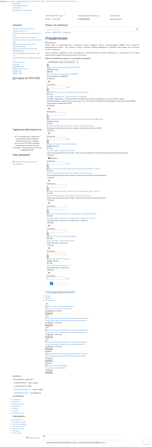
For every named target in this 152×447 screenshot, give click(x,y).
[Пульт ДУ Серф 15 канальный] (92, 259)
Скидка (47, 296)
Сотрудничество (18, 413)
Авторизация (17, 10)
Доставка (16, 430)
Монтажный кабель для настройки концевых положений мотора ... (71, 126)
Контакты (16, 401)
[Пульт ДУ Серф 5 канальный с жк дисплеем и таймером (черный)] (92, 213)
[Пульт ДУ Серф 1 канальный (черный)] (92, 144)
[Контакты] (146, 441)
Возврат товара (18, 428)
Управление (66, 32)
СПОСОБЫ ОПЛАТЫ (20, 5)
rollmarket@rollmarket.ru (89, 15)
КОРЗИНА (115, 15)
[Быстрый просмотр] (48, 64)
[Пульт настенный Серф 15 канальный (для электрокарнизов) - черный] (92, 168)
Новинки (48, 298)
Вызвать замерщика (20, 424)
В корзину (49, 313)
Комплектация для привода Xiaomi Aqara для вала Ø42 (65, 356)
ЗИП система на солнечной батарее (58, 308)
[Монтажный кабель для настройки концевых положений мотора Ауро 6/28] (92, 119)
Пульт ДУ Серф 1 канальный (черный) (61, 150)
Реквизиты (16, 406)
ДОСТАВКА (17, 3)
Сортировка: (54, 62)
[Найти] (137, 29)
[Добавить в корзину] (49, 81)
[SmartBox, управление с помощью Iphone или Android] (92, 92)
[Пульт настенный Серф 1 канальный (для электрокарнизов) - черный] (92, 191)
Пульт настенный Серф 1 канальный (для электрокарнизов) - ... (70, 195)
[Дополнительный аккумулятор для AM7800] (92, 67)
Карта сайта (17, 433)
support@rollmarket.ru (21, 393)
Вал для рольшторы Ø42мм (55, 368)
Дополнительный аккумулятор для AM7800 (62, 74)
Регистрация (26, 10)
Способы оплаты (19, 426)
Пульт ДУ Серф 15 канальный (58, 265)
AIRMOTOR (56, 32)
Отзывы (15, 410)
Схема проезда (18, 404)
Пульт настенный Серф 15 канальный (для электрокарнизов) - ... (70, 173)
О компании (17, 399)
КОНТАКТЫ (17, 8)
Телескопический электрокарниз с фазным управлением (66, 320)
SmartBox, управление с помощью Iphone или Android (66, 96)
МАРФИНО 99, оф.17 (55, 15)
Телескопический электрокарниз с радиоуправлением (65, 344)
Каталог (48, 32)
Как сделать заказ (19, 422)
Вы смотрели (50, 300)
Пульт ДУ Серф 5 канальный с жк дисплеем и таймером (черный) (71, 218)
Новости (16, 408)
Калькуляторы (18, 419)
